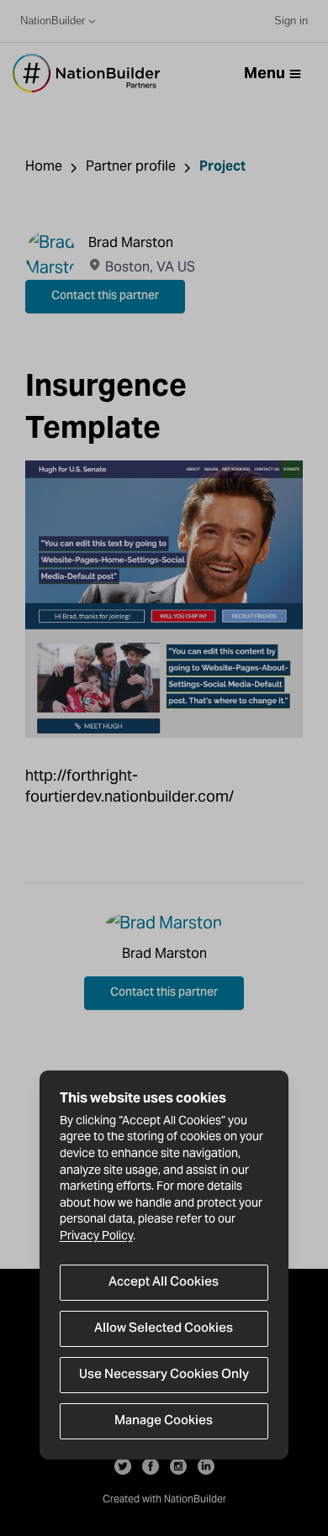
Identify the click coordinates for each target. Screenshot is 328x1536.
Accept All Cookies (163, 1282)
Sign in (291, 20)
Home (43, 166)
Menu (264, 72)
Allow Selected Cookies (163, 1328)
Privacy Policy (96, 1235)
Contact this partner (105, 296)
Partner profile (131, 166)
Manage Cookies (163, 1420)
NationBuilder (52, 20)
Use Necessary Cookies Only (164, 1374)
